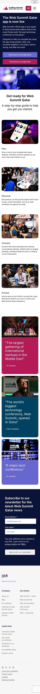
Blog (3, 600)
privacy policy (11, 544)
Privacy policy (7, 674)
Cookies (5, 677)
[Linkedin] (3, 668)
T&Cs (23, 544)
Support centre (7, 653)
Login (34, 2)
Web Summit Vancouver (25, 608)
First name (9, 527)
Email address (10, 517)
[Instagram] (13, 668)
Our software (7, 603)
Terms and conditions (10, 671)
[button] (34, 8)
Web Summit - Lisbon (28, 596)
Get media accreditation (7, 639)
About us (5, 596)
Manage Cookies (8, 680)
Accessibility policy (9, 650)
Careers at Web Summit (8, 614)
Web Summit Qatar (27, 603)
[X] (6, 668)
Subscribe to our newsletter (8, 645)
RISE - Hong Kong (26, 613)
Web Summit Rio (26, 600)
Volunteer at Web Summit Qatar (8, 608)
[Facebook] (10, 668)
